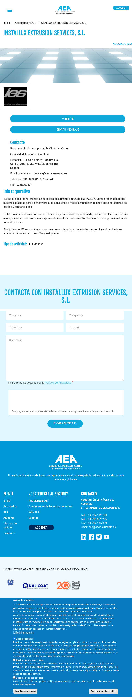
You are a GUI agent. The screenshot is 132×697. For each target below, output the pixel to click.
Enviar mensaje (68, 129)
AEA (5, 512)
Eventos (34, 517)
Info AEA (34, 512)
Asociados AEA (24, 22)
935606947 (23, 185)
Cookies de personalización (30, 660)
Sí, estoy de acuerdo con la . (42, 382)
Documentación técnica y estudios (50, 506)
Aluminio (8, 517)
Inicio (6, 22)
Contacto (9, 533)
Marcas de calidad (10, 525)
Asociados (10, 506)
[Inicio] (66, 10)
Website (67, 118)
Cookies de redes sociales (29, 678)
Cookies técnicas (25, 639)
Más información (23, 632)
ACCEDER (41, 527)
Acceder (121, 8)
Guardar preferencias (25, 691)
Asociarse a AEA (39, 500)
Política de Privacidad (58, 382)
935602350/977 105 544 (38, 179)
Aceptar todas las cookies (103, 691)
